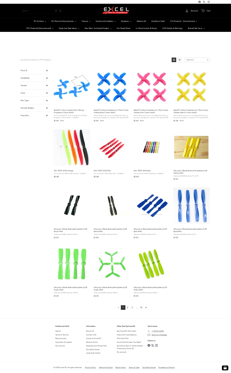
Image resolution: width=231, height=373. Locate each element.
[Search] (60, 11)
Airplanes (125, 21)
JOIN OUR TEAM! (93, 353)
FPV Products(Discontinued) (39, 28)
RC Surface (39, 21)
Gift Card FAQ (122, 338)
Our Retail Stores (93, 349)
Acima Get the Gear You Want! (129, 342)
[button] (56, 11)
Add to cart (72, 104)
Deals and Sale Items (68, 28)
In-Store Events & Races (146, 28)
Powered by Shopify (166, 367)
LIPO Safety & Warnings (172, 28)
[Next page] (146, 307)
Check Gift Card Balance (126, 335)
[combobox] (42, 11)
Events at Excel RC (93, 338)
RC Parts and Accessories (62, 21)
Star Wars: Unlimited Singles (97, 28)
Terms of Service (62, 335)
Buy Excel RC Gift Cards (126, 331)
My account (60, 346)
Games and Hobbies (105, 21)
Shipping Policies (106, 367)
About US (90, 331)
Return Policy (120, 367)
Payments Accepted (63, 342)
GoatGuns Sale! (158, 21)
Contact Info (91, 335)
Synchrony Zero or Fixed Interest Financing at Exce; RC (130, 347)
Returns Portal (91, 342)
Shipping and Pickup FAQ (96, 346)
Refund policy (61, 338)
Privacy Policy (90, 367)
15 (141, 307)
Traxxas (85, 21)
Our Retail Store (123, 28)
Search (58, 331)
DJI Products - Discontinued (182, 21)
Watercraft (141, 21)
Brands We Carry (195, 28)
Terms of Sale (134, 367)
